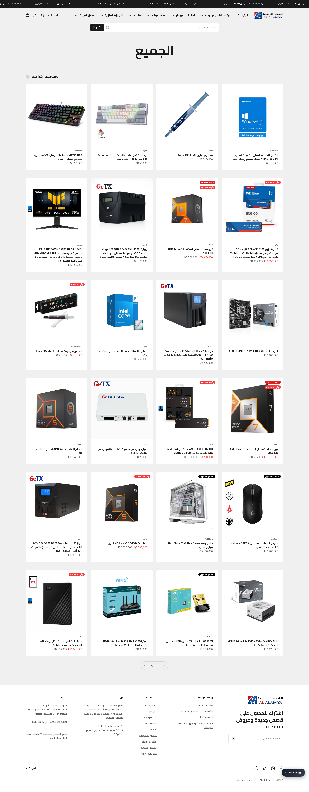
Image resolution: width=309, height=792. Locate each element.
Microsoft (274, 150)
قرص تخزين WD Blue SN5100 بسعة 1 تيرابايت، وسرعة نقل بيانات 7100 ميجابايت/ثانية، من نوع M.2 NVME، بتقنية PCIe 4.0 (254, 253)
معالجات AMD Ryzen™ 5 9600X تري (127, 543)
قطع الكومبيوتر (185, 15)
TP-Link (209, 636)
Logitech (274, 538)
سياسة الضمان (149, 723)
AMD (211, 245)
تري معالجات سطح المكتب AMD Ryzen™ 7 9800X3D (254, 451)
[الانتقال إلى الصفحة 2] (145, 666)
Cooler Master (76, 346)
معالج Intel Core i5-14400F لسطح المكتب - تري (122, 353)
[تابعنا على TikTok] (264, 768)
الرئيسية (243, 15)
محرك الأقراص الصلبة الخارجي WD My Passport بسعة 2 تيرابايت (61, 643)
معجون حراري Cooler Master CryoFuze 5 (59, 351)
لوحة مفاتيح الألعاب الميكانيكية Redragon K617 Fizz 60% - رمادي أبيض (122, 157)
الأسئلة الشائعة (149, 748)
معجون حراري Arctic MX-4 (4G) (195, 155)
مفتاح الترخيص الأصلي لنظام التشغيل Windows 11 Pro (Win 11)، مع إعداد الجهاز (255, 157)
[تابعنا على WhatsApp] (256, 768)
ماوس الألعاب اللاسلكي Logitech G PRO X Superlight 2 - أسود (254, 545)
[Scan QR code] (107, 27)
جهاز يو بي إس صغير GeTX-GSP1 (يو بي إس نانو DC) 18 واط (122, 451)
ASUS (79, 245)
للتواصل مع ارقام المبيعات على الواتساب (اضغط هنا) (213, 4)
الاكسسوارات (158, 15)
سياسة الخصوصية (148, 736)
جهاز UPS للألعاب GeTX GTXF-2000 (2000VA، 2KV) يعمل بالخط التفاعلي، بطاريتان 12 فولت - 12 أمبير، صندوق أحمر (56, 547)
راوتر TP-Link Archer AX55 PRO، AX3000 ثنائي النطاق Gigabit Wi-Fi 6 (125, 643)
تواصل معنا (151, 706)
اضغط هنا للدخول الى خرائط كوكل (49, 721)
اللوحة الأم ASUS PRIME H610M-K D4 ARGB (253, 351)
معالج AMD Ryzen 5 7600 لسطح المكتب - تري (58, 451)
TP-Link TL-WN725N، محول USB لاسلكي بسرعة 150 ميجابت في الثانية (189, 643)
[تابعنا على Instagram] (273, 768)
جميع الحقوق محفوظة (247, 780)
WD (276, 245)
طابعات (136, 15)
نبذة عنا (153, 730)
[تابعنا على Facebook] (281, 768)
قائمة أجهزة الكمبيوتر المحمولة (196, 711)
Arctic (210, 150)
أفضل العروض (86, 15)
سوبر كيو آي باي (148, 754)
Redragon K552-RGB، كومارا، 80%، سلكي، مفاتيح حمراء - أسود (58, 157)
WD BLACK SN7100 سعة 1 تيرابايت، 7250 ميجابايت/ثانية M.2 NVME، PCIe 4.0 (190, 451)
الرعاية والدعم (149, 718)
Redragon (143, 150)
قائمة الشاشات (205, 718)
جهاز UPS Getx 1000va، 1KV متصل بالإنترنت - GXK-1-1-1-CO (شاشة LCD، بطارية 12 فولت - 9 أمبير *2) (187, 355)
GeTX (145, 245)
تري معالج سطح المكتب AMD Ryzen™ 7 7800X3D (190, 251)
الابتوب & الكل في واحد (218, 15)
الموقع (153, 711)
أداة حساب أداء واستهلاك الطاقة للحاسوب (195, 725)
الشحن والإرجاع (149, 742)
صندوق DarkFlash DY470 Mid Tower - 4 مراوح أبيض (190, 545)
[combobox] (165, 27)
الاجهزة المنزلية (113, 15)
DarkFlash (208, 538)
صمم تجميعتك (205, 706)
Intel (145, 346)
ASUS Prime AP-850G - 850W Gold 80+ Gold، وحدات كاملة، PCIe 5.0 (253, 643)
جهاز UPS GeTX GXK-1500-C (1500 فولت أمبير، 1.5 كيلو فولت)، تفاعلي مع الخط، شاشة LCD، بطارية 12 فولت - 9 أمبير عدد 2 (123, 253)
